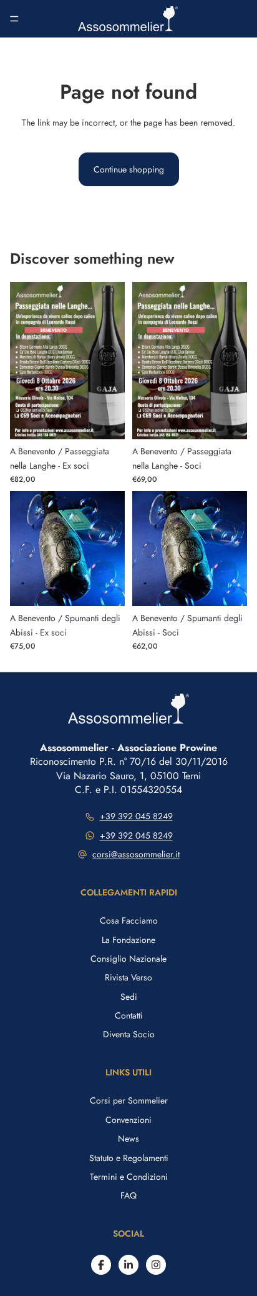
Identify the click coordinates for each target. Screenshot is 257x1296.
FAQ (128, 1195)
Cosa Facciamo (129, 920)
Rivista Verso (128, 977)
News (128, 1138)
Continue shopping (129, 169)
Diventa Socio (129, 1034)
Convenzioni (128, 1120)
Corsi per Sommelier (129, 1100)
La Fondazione (128, 940)
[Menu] (14, 18)
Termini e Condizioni (129, 1176)
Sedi (128, 996)
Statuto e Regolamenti (128, 1158)
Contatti (129, 1015)
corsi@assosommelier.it (136, 854)
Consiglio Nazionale (128, 958)
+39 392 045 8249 (136, 816)
